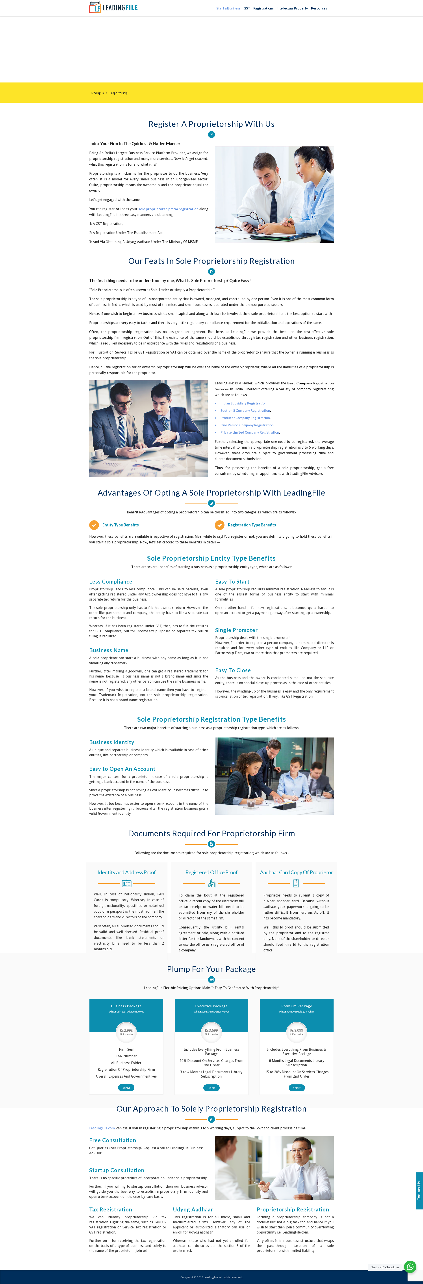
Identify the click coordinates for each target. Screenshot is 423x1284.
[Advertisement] (211, 49)
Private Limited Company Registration (250, 432)
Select (126, 1087)
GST (246, 8)
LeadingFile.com (102, 1128)
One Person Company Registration (247, 425)
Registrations (263, 8)
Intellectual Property (292, 8)
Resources (319, 8)
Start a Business (228, 8)
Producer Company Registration (245, 418)
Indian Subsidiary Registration (244, 403)
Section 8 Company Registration (245, 410)
